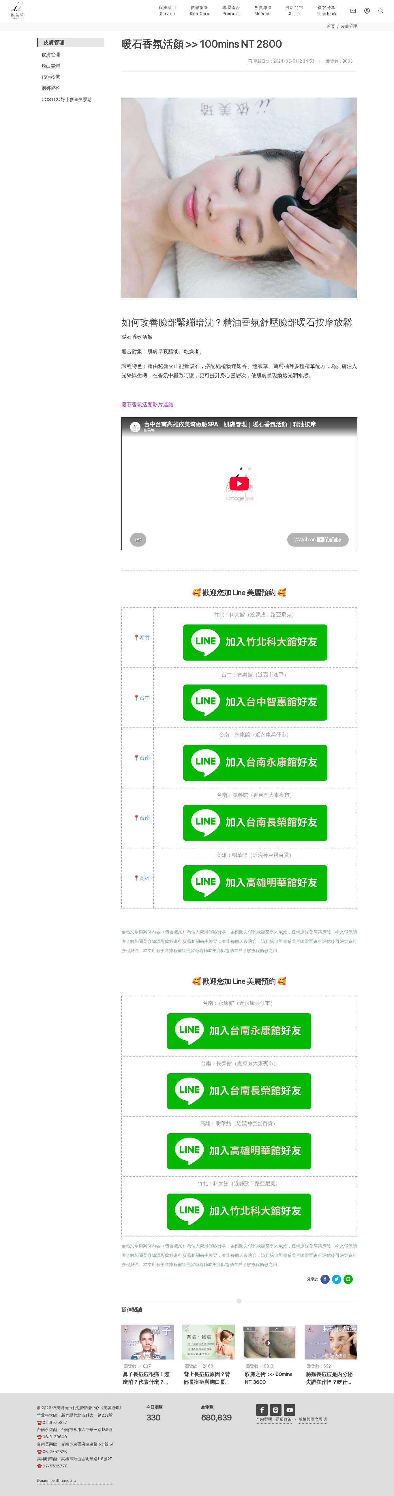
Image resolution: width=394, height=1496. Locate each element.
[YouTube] (289, 1410)
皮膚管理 (349, 26)
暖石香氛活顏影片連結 (147, 404)
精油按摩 (51, 77)
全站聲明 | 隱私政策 (274, 1419)
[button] (380, 11)
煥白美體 (51, 66)
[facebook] (262, 1410)
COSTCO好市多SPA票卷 (67, 99)
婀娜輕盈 (51, 88)
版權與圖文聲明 (313, 1419)
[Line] (276, 1410)
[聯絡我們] (353, 10)
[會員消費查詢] (367, 10)
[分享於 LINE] (348, 1279)
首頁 (331, 26)
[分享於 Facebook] (325, 1279)
